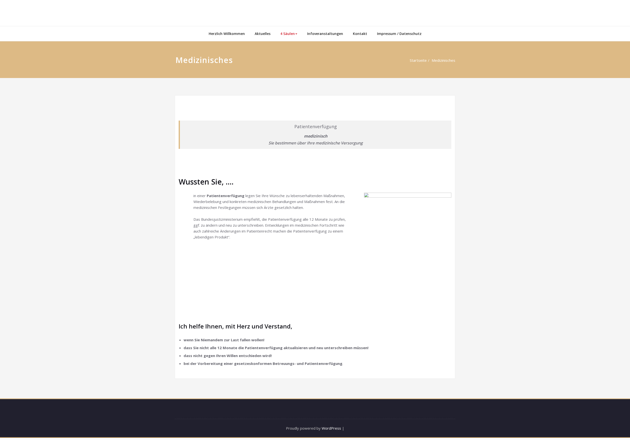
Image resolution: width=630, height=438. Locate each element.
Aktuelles (262, 33)
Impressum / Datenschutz (399, 33)
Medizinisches (443, 60)
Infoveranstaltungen (325, 33)
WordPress (331, 428)
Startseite (418, 60)
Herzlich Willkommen (227, 33)
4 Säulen (287, 33)
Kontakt (360, 33)
